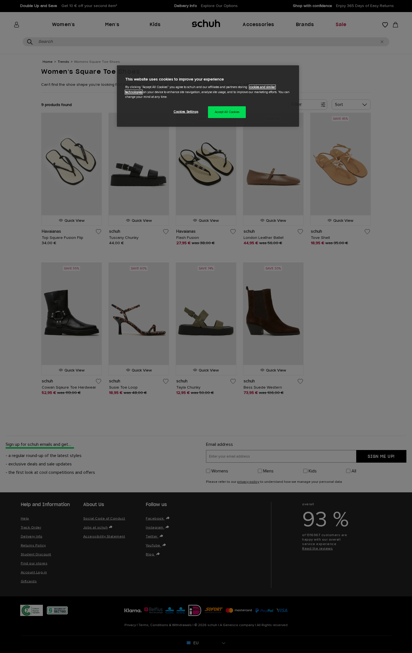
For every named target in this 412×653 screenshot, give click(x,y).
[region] (208, 96)
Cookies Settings (185, 112)
